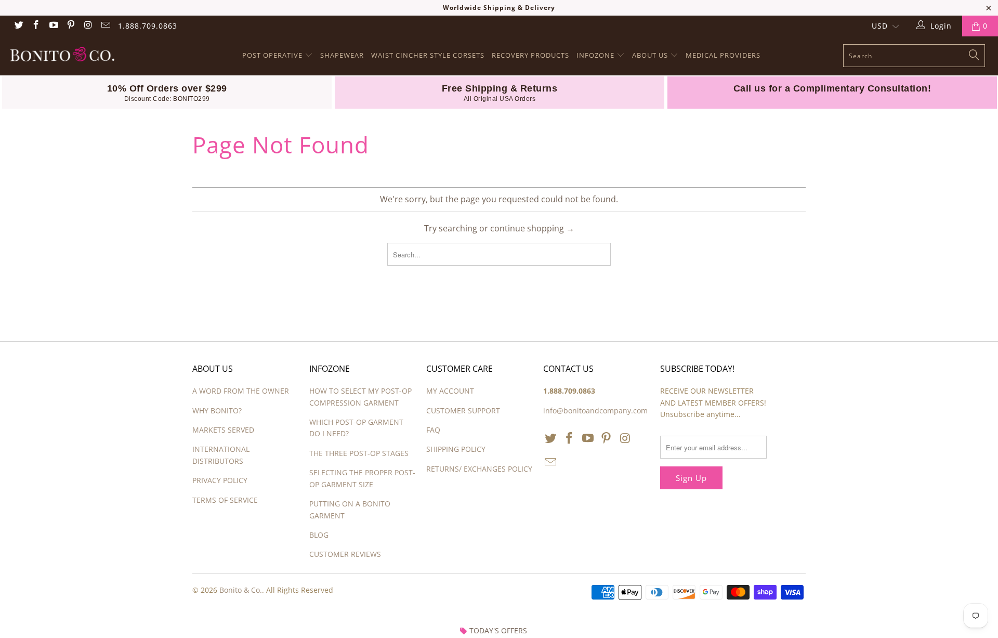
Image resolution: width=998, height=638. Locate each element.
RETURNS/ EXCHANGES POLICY (479, 469)
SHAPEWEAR (342, 55)
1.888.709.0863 (147, 26)
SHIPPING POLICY (455, 449)
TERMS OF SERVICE (225, 500)
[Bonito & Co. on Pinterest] (70, 26)
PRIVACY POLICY (219, 480)
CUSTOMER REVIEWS (345, 554)
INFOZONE (596, 55)
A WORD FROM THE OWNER (240, 391)
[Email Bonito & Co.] (105, 26)
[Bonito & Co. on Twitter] (18, 26)
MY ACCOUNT (450, 391)
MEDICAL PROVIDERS (723, 55)
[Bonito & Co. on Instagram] (88, 26)
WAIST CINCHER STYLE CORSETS (427, 55)
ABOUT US (651, 55)
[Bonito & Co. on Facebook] (36, 26)
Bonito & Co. (240, 590)
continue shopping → (532, 228)
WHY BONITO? (217, 410)
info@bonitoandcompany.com (595, 410)
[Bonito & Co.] (85, 55)
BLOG (319, 535)
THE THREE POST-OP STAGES (359, 453)
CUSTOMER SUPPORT (463, 410)
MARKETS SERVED (223, 430)
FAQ (433, 430)
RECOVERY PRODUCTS (530, 55)
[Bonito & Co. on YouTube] (53, 26)
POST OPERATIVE (273, 55)
